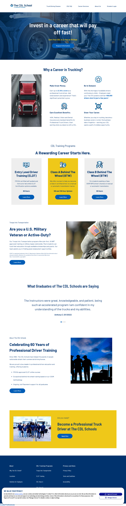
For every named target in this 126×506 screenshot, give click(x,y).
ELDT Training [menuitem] (40, 476)
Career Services (83, 6)
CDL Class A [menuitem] (39, 482)
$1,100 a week (63, 91)
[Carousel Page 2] (63, 322)
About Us (98, 6)
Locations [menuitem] (12, 476)
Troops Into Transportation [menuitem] (43, 471)
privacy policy (19, 494)
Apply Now (65, 436)
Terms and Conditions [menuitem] (69, 476)
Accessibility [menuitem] (66, 482)
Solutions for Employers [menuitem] (16, 482)
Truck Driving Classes (53, 6)
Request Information (63, 46)
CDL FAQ (69, 6)
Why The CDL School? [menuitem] (15, 471)
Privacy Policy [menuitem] (67, 471)
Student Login (111, 6)
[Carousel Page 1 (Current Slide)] (61, 322)
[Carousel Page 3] (64, 322)
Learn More (26, 197)
